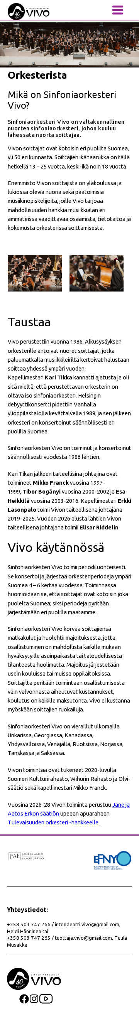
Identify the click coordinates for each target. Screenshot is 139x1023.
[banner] (28, 11)
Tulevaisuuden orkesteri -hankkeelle (53, 822)
